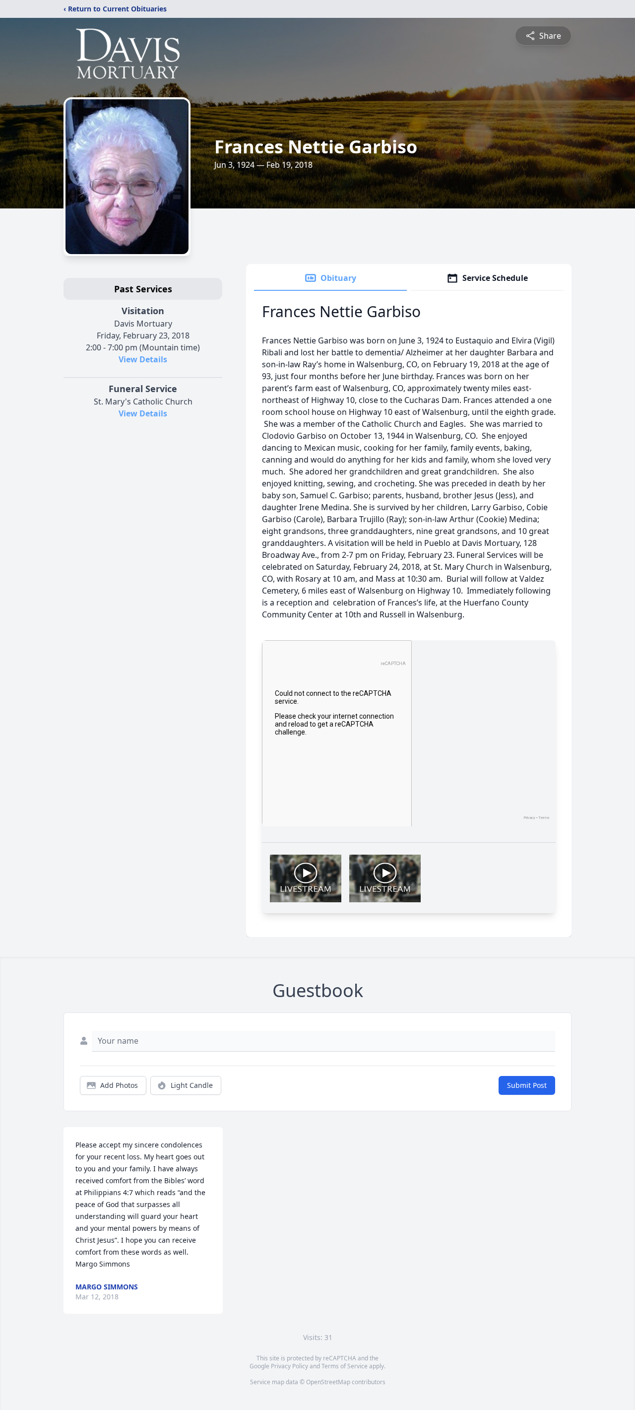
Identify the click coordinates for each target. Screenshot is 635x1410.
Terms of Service (344, 1366)
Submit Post (527, 1085)
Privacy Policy (289, 1366)
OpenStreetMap (328, 1382)
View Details (143, 359)
